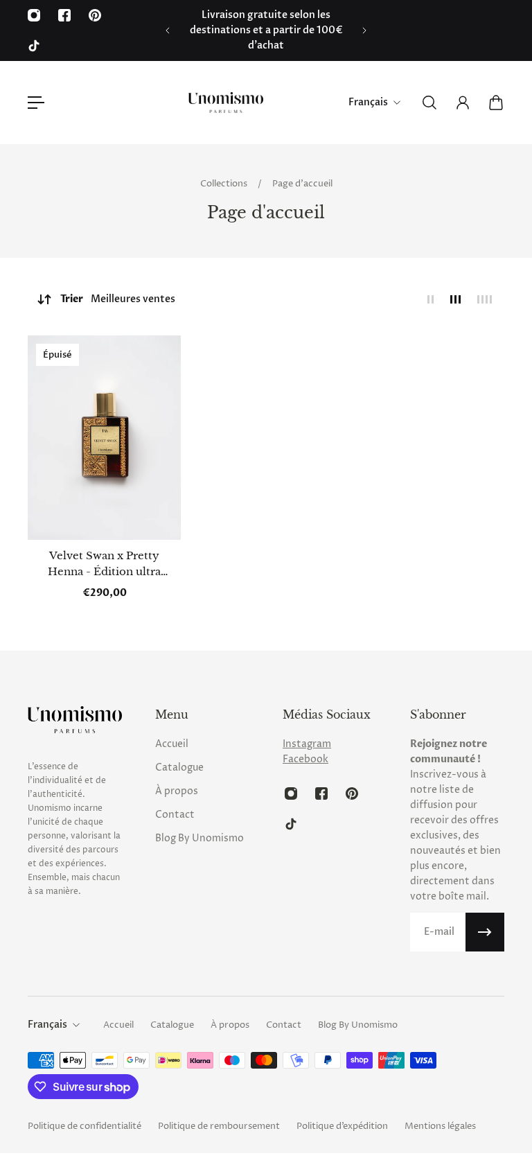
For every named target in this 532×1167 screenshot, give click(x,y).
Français (47, 1024)
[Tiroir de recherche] (429, 102)
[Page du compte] (462, 102)
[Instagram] (34, 15)
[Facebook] (64, 15)
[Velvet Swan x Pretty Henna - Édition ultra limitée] (104, 437)
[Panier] (496, 102)
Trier (117, 299)
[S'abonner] (485, 932)
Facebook (305, 759)
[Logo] (225, 102)
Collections (224, 183)
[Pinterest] (95, 15)
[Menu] (36, 102)
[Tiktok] (34, 45)
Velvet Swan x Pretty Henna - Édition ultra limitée (104, 565)
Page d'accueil (302, 183)
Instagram (307, 744)
